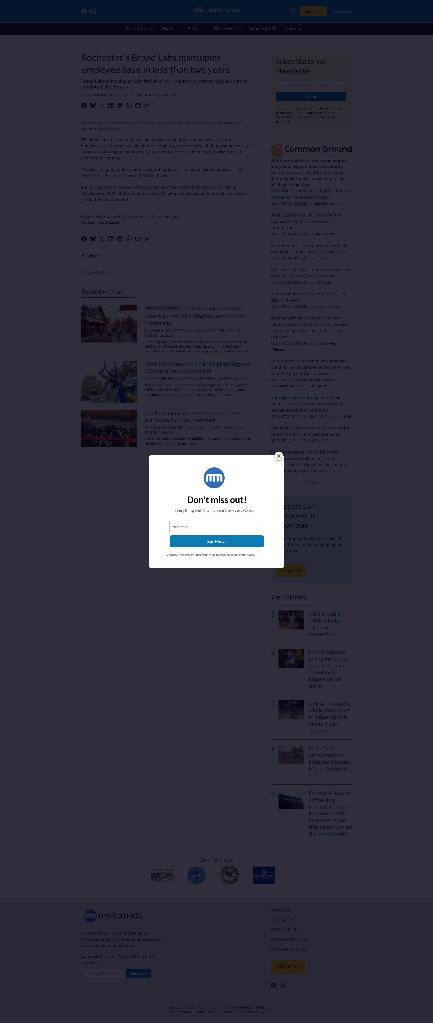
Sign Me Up (217, 541)
